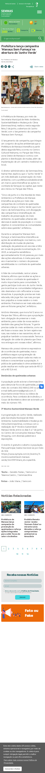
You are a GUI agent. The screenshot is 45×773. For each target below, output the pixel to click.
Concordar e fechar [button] (12, 769)
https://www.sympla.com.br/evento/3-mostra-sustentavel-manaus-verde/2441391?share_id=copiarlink (21, 457)
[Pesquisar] (40, 38)
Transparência (30, 6)
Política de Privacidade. (30, 591)
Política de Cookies (10, 4)
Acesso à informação (25, 4)
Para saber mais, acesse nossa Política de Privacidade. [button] (20, 761)
